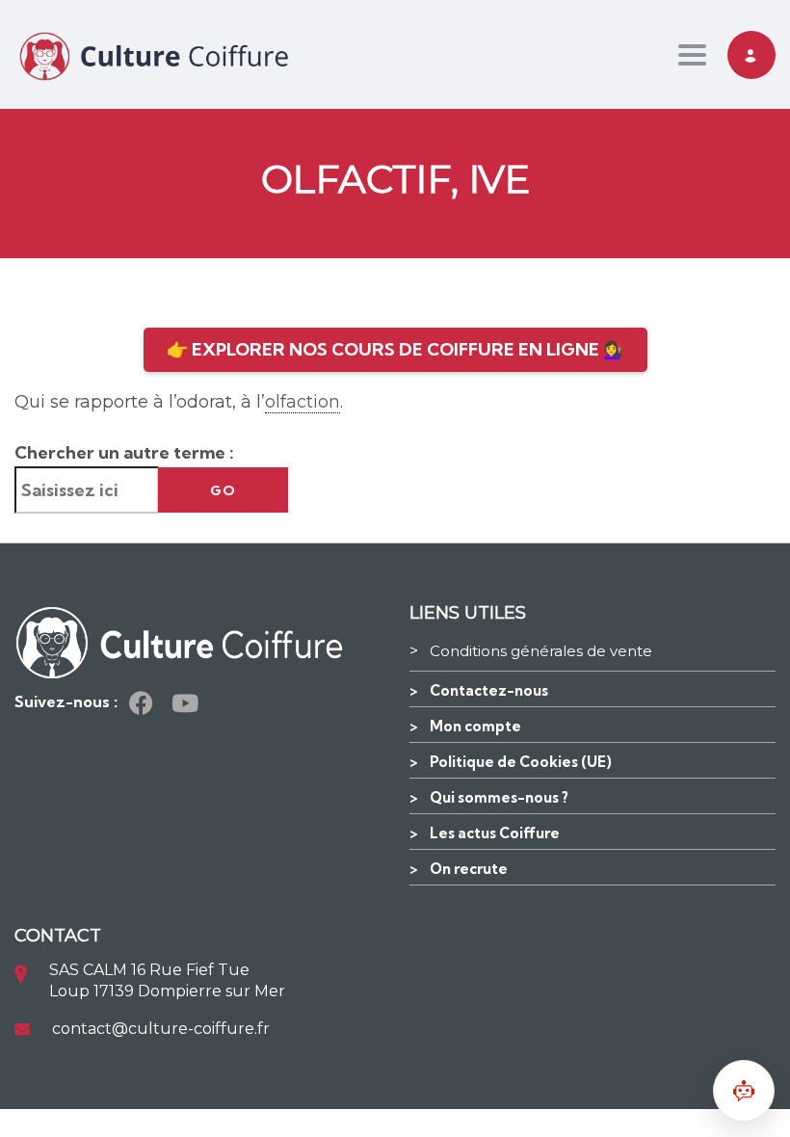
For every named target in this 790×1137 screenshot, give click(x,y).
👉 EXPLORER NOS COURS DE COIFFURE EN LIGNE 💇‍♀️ (395, 349)
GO (223, 490)
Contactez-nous (489, 690)
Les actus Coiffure (495, 833)
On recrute (469, 868)
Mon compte (475, 726)
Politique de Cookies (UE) (521, 762)
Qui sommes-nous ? (499, 797)
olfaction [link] (302, 401)
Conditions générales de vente (541, 651)
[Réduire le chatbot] (743, 1090)
